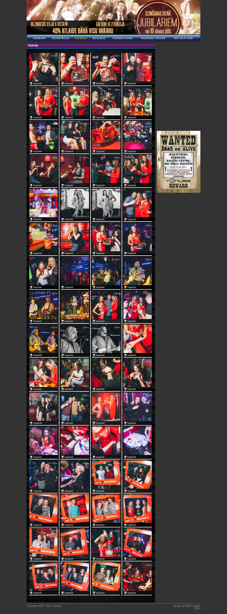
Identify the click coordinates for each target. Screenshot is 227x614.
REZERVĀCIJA (60, 38)
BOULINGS (99, 38)
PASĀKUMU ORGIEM (153, 38)
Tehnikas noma (122, 38)
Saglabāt (37, 83)
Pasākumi (39, 38)
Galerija (81, 38)
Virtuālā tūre (183, 38)
